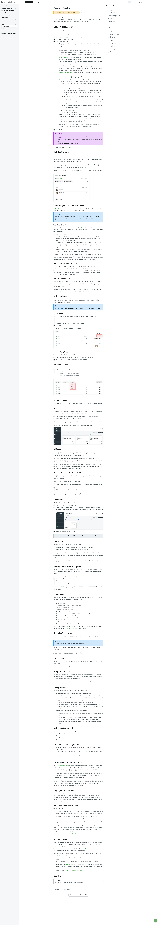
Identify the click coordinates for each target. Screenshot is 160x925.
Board (56, 408)
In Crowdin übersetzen (83, 12)
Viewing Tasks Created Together (68, 566)
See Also (58, 876)
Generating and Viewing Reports (65, 263)
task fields (71, 628)
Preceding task (62, 57)
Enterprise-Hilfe (28, 2)
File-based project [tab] (59, 34)
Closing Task (59, 658)
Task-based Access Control (68, 762)
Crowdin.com (60, 2)
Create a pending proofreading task (67, 48)
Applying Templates (61, 352)
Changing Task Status (63, 633)
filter (98, 458)
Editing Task (59, 499)
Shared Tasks (60, 839)
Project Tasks (60, 400)
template (79, 65)
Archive (81, 227)
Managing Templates (61, 364)
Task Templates (60, 296)
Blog (48, 2)
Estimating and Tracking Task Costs (69, 206)
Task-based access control (62, 765)
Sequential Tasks (62, 671)
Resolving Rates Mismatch (63, 278)
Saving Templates (60, 313)
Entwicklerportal (37, 2)
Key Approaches (61, 687)
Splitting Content (61, 152)
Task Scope (58, 541)
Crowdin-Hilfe (20, 2)
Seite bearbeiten (58, 889)
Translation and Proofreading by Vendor (73, 870)
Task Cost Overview (61, 225)
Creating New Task (63, 26)
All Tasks (57, 449)
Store (44, 2)
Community (53, 2)
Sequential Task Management (66, 744)
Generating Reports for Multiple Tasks (67, 472)
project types (67, 147)
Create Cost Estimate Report (65, 72)
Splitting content (59, 308)
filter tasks (81, 421)
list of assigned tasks (88, 848)
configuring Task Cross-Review (71, 833)
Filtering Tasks (60, 594)
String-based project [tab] (71, 34)
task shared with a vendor (62, 560)
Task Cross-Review (64, 790)
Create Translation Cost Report (66, 76)
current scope (69, 864)
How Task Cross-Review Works (67, 805)
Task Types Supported (63, 728)
